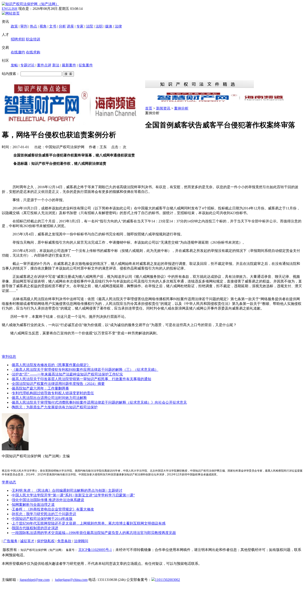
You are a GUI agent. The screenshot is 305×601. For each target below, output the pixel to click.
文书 (52, 26)
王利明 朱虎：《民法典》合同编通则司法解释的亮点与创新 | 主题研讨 (67, 490)
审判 (23, 26)
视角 (43, 26)
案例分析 (181, 108)
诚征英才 (27, 541)
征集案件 (86, 65)
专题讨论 (27, 65)
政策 (14, 26)
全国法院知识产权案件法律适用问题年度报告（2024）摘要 (58, 384)
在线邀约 (18, 52)
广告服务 (10, 541)
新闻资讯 (163, 108)
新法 (55, 65)
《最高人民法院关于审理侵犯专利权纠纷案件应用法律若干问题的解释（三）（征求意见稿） (85, 369)
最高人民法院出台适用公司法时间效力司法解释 (49, 398)
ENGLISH (9, 9)
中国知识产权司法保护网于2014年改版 (42, 519)
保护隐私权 (46, 541)
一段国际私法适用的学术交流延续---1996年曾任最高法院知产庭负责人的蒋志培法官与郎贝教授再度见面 (94, 533)
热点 (33, 26)
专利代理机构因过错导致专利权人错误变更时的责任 (53, 393)
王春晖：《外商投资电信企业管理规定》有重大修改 (53, 509)
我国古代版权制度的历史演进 (35, 528)
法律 (118, 26)
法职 (99, 26)
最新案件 (69, 65)
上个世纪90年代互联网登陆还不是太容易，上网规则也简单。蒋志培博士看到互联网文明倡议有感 (88, 523)
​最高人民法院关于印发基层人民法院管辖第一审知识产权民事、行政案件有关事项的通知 (81, 379)
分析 (62, 26)
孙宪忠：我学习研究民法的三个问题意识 (44, 514)
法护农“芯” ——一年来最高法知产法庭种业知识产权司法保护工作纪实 (67, 374)
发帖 (14, 65)
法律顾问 (81, 541)
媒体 (108, 26)
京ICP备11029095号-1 (95, 550)
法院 (89, 26)
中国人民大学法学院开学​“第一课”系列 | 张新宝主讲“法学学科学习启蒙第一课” (73, 495)
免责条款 (64, 541)
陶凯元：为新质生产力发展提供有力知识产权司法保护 (55, 407)
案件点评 (44, 65)
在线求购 (33, 52)
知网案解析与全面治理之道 (33, 504)
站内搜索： (11, 74)
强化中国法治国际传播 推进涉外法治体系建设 (48, 500)
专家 (80, 26)
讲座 (70, 26)
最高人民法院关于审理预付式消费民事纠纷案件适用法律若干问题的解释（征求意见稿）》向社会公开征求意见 (99, 402)
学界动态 (9, 482)
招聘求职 (18, 39)
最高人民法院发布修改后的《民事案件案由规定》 (51, 365)
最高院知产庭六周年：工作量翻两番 (40, 388)
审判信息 (9, 356)
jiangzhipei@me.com (35, 580)
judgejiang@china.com (71, 580)
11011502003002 (167, 580)
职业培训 (33, 39)
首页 (148, 108)
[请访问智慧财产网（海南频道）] (224, 101)
